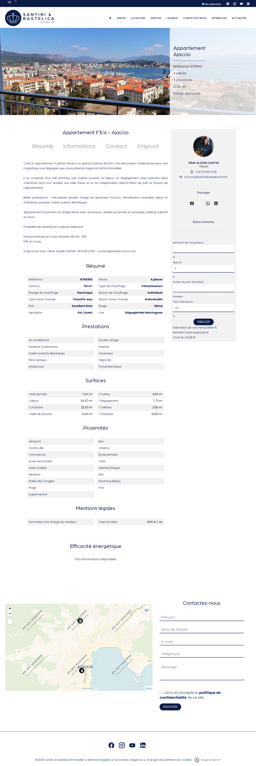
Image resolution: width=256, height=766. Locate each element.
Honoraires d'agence (128, 760)
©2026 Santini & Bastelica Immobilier (59, 760)
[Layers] (146, 609)
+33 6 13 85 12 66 (206, 172)
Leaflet (149, 688)
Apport (177, 262)
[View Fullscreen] (10, 621)
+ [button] (10, 608)
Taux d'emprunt (183, 301)
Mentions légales (99, 760)
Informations (79, 146)
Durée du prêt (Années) (188, 282)
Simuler (203, 321)
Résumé (42, 146)
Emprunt (148, 146)
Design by (211, 759)
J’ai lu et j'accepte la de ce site (190, 695)
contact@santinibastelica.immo (206, 177)
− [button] (10, 613)
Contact (116, 146)
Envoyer (170, 706)
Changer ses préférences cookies (169, 760)
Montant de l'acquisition (188, 242)
